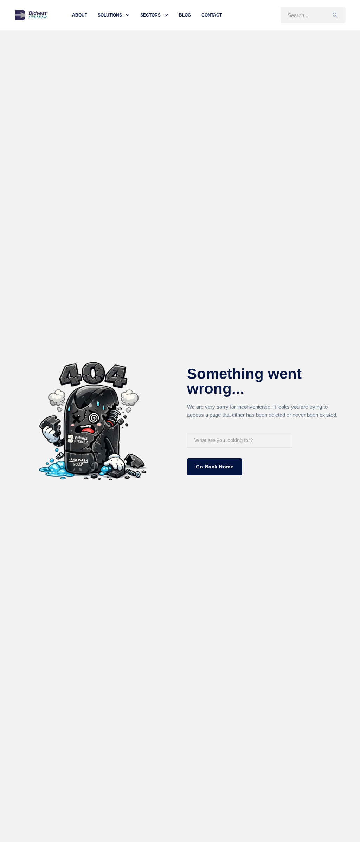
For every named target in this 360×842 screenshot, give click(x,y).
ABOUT (79, 15)
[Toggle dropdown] (128, 15)
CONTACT (211, 15)
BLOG (185, 15)
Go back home (214, 466)
